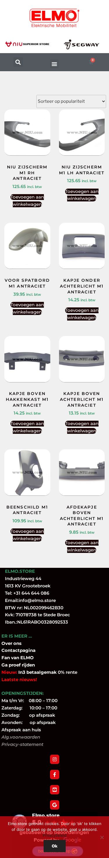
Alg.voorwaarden (20, 737)
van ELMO (22, 657)
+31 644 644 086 (31, 593)
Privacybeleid (55, 835)
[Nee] (102, 837)
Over (7, 643)
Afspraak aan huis (21, 729)
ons (17, 643)
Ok (55, 845)
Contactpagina (18, 650)
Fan (5, 657)
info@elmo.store (37, 600)
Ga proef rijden (18, 665)
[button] (18, 62)
